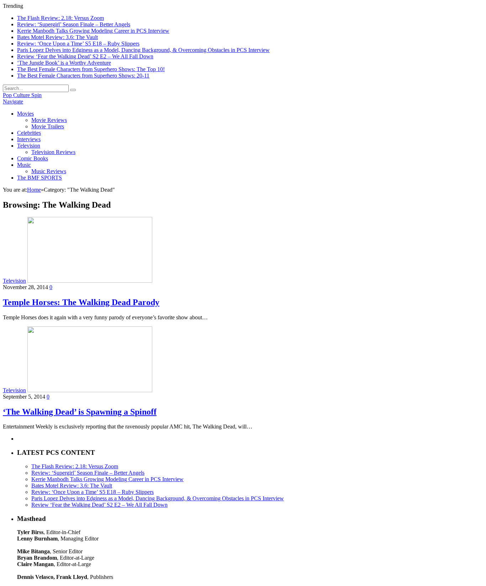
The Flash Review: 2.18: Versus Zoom (60, 18)
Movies (25, 114)
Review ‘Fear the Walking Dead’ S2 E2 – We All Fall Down (85, 56)
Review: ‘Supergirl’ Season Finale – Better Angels (73, 24)
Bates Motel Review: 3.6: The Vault (57, 37)
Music (24, 165)
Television (28, 146)
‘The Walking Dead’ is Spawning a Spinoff (80, 411)
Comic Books (32, 158)
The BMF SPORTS (39, 178)
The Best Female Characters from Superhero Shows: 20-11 (83, 76)
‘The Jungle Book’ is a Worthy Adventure (64, 63)
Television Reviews (53, 152)
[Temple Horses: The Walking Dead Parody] (89, 281)
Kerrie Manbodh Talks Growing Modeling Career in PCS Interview (93, 31)
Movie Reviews (49, 120)
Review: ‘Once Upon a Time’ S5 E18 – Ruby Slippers (78, 44)
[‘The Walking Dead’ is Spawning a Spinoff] (89, 390)
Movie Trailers (47, 126)
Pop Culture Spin (22, 95)
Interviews (29, 139)
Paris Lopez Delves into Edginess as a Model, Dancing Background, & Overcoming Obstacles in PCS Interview (143, 50)
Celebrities (29, 133)
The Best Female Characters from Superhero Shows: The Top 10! (91, 69)
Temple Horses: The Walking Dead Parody (81, 302)
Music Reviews (48, 171)
